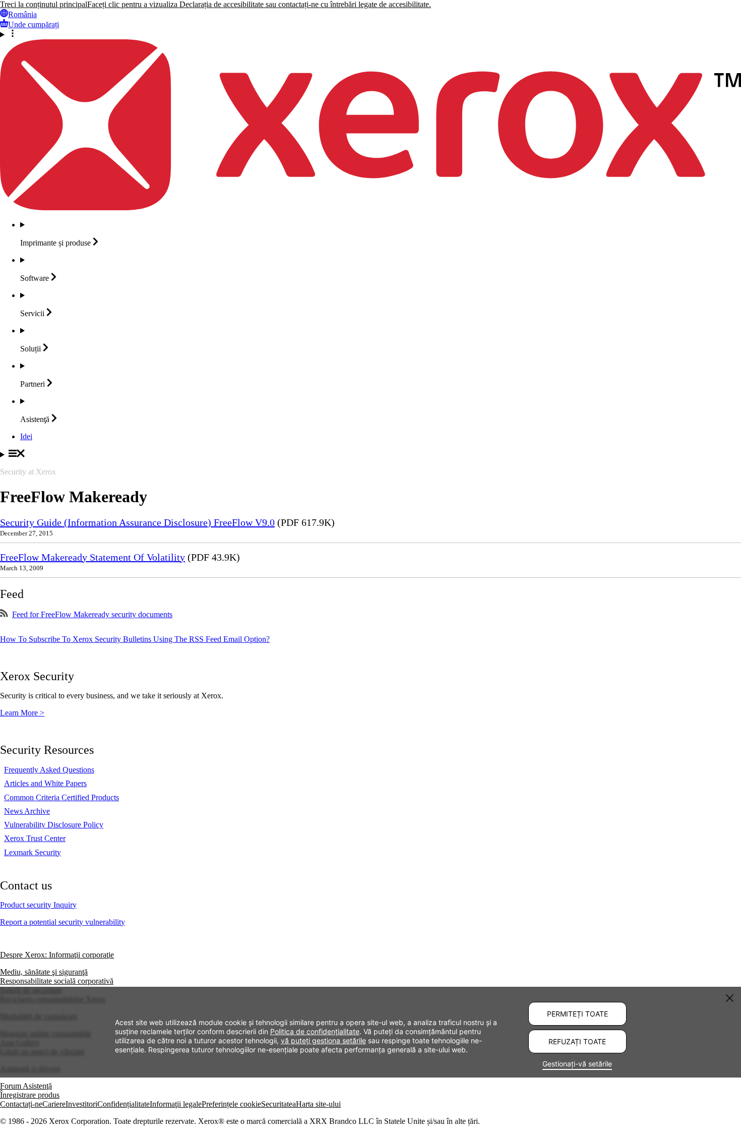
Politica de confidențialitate (314, 1031)
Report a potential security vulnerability (62, 922)
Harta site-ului (318, 1104)
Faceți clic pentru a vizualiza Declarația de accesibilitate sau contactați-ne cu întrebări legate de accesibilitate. (259, 4)
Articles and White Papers (45, 783)
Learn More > (22, 712)
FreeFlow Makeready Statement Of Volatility (92, 557)
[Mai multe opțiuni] (370, 34)
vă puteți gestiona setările (323, 1040)
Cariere (54, 1104)
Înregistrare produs (29, 1095)
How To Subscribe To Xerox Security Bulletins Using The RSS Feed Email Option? (135, 639)
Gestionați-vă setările (577, 1063)
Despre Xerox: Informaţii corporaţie (57, 954)
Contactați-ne (21, 1104)
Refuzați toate (577, 1041)
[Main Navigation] (370, 454)
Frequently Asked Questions (49, 769)
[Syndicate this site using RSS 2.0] (4, 614)
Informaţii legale (176, 1104)
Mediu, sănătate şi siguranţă (44, 972)
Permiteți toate (577, 1013)
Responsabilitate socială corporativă (56, 981)
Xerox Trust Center (35, 838)
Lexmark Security (32, 852)
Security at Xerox (28, 471)
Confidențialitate (123, 1104)
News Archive (27, 811)
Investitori (81, 1104)
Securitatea (278, 1104)
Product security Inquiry (38, 905)
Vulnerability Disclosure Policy (53, 824)
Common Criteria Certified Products (61, 797)
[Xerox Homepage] (370, 207)
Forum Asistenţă (26, 1086)
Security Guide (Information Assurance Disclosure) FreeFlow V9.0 (137, 522)
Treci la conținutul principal (43, 4)
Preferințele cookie (231, 1104)
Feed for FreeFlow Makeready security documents (92, 614)
